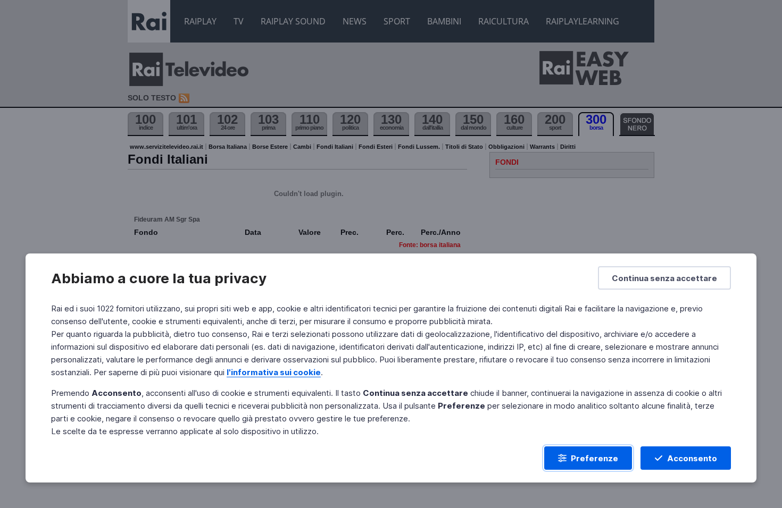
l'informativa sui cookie (274, 372)
